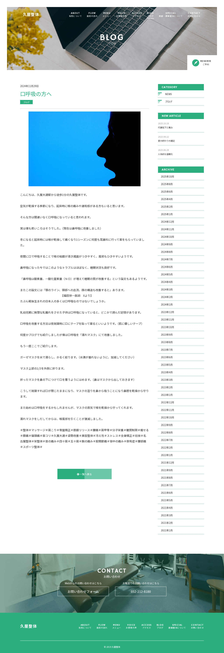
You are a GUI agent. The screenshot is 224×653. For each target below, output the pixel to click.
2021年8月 (167, 477)
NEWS (168, 94)
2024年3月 (167, 289)
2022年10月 (167, 417)
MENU (107, 15)
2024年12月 (167, 221)
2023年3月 (167, 379)
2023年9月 (167, 334)
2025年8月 (167, 184)
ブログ (26, 65)
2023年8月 (167, 342)
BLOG (150, 15)
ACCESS (137, 15)
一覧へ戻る (85, 474)
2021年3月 (167, 515)
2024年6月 (167, 267)
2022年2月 (167, 447)
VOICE (121, 15)
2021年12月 (167, 462)
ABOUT (75, 15)
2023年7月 (167, 349)
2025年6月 (167, 191)
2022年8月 (167, 432)
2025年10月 (167, 176)
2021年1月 (167, 530)
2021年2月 (167, 523)
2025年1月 (167, 214)
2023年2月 (167, 387)
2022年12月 (167, 402)
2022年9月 (167, 425)
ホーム (16, 65)
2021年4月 (167, 507)
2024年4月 (167, 282)
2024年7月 (167, 259)
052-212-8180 (141, 591)
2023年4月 (167, 372)
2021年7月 (167, 485)
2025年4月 (167, 199)
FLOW (92, 15)
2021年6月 (167, 492)
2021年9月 (167, 470)
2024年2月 (167, 297)
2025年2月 (167, 206)
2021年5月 (167, 500)
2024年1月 (167, 304)
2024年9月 (167, 244)
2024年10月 (167, 236)
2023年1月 (167, 395)
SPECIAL (171, 15)
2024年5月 (167, 274)
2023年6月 (167, 357)
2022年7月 (167, 440)
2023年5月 (167, 364)
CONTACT (194, 15)
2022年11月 (167, 410)
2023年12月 (167, 312)
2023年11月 (167, 319)
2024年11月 (167, 229)
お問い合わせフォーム (83, 591)
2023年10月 (167, 327)
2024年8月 (167, 251)
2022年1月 (167, 455)
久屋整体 (31, 15)
